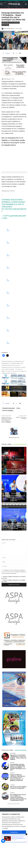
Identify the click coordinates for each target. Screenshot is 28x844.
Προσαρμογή (14, 836)
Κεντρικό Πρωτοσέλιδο (10, 22)
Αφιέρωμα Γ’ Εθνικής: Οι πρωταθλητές (21, 418)
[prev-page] (3, 534)
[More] (20, 53)
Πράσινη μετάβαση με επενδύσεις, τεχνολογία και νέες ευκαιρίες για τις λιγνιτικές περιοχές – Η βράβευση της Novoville (14, 526)
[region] (14, 828)
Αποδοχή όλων (14, 832)
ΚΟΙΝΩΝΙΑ (13, 493)
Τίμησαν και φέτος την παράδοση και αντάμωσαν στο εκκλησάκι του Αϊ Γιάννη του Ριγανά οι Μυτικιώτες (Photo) (7, 420)
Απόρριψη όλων (14, 840)
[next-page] (5, 534)
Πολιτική (5, 25)
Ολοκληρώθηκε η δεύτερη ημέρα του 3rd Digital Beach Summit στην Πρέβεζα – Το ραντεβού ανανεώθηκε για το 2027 (14, 498)
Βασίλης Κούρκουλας (9, 28)
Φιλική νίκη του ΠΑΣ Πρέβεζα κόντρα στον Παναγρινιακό (18, 787)
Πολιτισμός (14, 467)
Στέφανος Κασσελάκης (8, 408)
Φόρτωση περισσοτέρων (13, 803)
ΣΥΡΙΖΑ (18, 408)
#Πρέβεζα (6, 202)
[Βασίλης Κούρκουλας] (3, 29)
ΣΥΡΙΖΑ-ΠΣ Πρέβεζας (7, 410)
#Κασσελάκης (17, 200)
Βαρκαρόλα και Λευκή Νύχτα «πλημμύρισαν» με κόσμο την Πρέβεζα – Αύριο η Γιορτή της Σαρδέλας (14, 470)
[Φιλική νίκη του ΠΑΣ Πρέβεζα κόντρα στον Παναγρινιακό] (5, 787)
